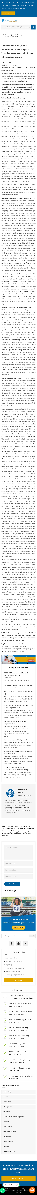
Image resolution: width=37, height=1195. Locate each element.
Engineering (7, 1137)
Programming (8, 1141)
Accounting (7, 1092)
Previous (4, 65)
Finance (6, 1097)
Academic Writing (9, 1151)
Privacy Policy (18, 1192)
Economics (7, 1102)
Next (14, 65)
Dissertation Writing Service (15, 968)
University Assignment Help (15, 975)
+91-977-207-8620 (12, 37)
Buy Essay (9, 965)
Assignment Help (11, 958)
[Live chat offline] (32, 1190)
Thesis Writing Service (13, 971)
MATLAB (6, 1146)
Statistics (6, 1112)
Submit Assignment (20, 35)
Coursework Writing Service (15, 961)
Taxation (6, 1122)
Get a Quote (8, 13)
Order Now (18, 980)
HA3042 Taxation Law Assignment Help (16, 767)
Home (7, 35)
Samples (28, 1190)
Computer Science (9, 1131)
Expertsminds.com (16, 1189)
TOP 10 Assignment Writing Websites (21, 998)
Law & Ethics (7, 1127)
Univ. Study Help (20, 1190)
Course (10, 63)
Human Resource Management (13, 1117)
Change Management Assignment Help (16, 740)
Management (7, 1107)
